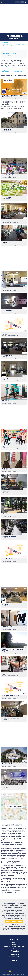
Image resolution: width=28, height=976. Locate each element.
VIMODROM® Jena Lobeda (8, 626)
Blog (14, 948)
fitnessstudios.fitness (6, 42)
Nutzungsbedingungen (14, 954)
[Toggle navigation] (25, 2)
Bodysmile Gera (5, 400)
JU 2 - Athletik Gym (6, 786)
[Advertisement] (14, 18)
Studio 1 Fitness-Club (7, 310)
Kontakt (14, 964)
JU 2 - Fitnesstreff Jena (7, 763)
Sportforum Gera (6, 673)
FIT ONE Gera (5, 513)
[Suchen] (22, 2)
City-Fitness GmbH (6, 197)
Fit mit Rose (4, 242)
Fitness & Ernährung (7, 129)
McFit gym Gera (5, 604)
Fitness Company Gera (7, 355)
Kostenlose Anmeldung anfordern (14, 921)
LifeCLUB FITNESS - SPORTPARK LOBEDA (11, 718)
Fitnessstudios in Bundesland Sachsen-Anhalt (14, 44)
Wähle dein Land (15, 971)
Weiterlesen (6, 67)
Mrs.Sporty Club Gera (7, 468)
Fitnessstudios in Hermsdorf (10, 53)
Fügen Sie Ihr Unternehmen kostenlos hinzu (14, 946)
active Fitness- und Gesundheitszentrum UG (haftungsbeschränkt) (12, 96)
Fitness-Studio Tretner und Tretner (10, 695)
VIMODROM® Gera (6, 288)
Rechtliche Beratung (14, 956)
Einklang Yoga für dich (7, 559)
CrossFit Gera (5, 491)
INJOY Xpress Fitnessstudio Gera (9, 536)
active (3, 220)
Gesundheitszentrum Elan (8, 174)
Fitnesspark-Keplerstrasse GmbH (10, 333)
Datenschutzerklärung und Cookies (14, 958)
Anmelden (14, 944)
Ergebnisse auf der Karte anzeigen (14, 806)
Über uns (14, 942)
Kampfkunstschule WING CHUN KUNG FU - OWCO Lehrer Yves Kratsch (13, 650)
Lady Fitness (5, 446)
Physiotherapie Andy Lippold (8, 378)
